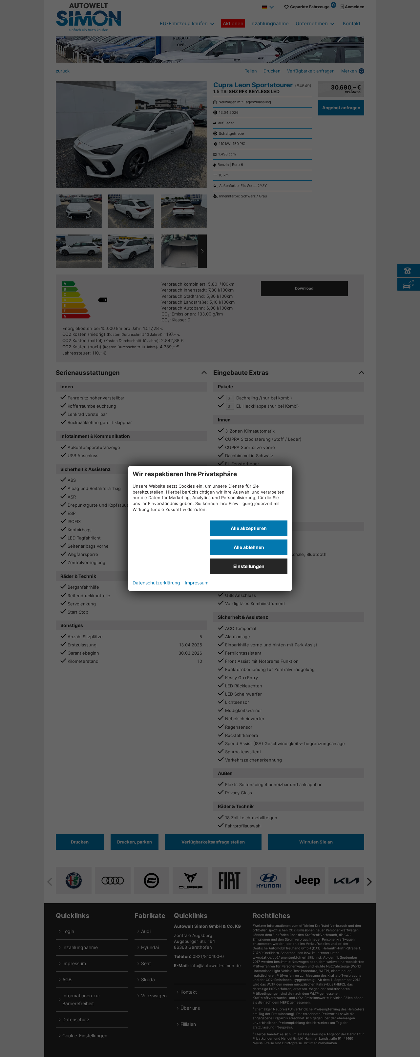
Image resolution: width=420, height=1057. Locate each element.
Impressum (196, 582)
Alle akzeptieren (249, 528)
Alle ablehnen (249, 547)
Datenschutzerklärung (156, 582)
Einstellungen (248, 566)
